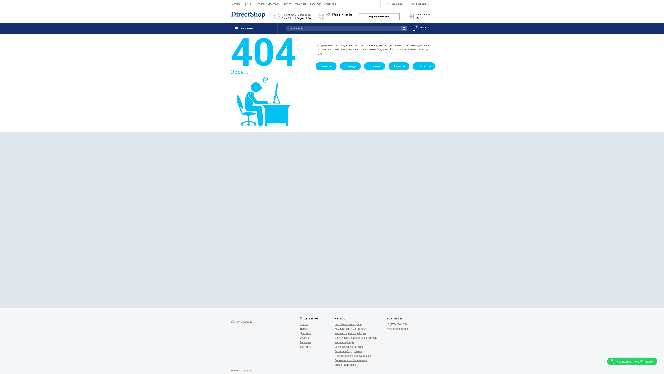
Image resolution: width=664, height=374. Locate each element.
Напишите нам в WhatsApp (635, 361)
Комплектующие (344, 342)
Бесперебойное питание (349, 346)
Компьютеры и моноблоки (350, 328)
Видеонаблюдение (346, 364)
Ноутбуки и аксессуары (348, 324)
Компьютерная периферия (350, 333)
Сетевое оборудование (348, 351)
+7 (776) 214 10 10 (339, 15)
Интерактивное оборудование (353, 355)
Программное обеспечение (351, 360)
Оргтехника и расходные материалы (356, 337)
